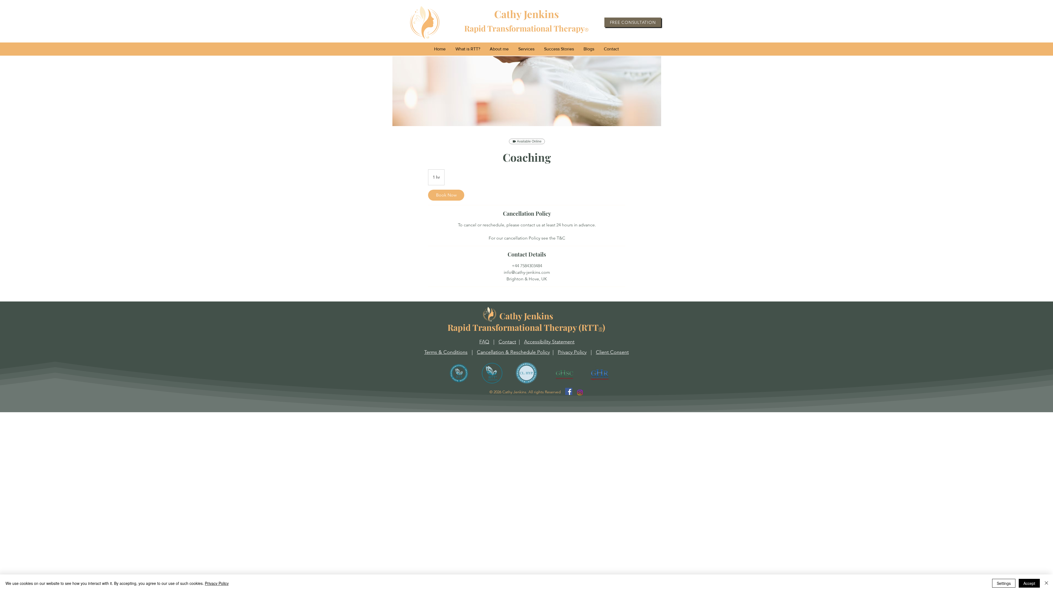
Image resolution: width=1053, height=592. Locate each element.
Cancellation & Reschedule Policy (513, 352)
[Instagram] (580, 392)
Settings (1004, 583)
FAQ (484, 342)
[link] (446, 195)
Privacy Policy (572, 352)
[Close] (1046, 583)
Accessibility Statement (549, 342)
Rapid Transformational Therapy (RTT (523, 321)
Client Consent (612, 352)
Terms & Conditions (446, 352)
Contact (507, 342)
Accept (1029, 583)
